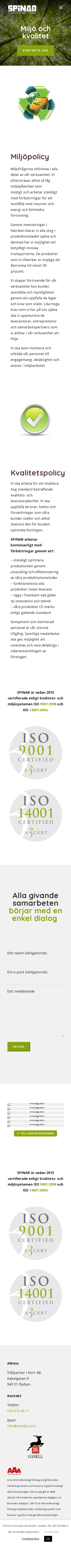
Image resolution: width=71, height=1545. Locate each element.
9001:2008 (47, 704)
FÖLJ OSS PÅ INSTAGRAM (37, 1133)
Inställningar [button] (51, 1532)
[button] (36, 1104)
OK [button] (48, 1538)
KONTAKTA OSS (35, 50)
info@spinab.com (21, 1426)
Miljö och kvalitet (35, 32)
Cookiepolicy (30, 1538)
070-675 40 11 (18, 1411)
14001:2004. (38, 710)
